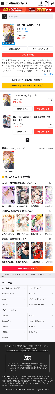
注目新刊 (5, 304)
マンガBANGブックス (8, 274)
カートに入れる (39, 49)
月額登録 (5, 326)
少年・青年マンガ (35, 288)
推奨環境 (5, 337)
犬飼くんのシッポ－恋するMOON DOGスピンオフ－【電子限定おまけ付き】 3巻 (22, 234)
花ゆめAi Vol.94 (35, 234)
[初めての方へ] (40, 3)
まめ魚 (23, 29)
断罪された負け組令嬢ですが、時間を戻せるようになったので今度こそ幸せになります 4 (8, 262)
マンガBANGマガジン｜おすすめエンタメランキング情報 (27, 351)
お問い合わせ (33, 332)
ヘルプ (31, 316)
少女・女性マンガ (8, 294)
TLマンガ (32, 294)
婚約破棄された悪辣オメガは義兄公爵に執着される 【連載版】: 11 (37, 206)
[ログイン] (46, 3)
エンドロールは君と (8, 171)
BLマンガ (5, 299)
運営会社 (8, 346)
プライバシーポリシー (42, 346)
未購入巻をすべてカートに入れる (25, 85)
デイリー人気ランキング (37, 299)
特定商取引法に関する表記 (24, 346)
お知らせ (5, 316)
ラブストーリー (23, 274)
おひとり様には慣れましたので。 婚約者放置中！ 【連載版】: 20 (8, 206)
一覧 (49, 183)
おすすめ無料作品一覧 (36, 304)
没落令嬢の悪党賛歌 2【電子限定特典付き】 (22, 262)
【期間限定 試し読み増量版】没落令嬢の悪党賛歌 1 (37, 262)
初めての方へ (6, 321)
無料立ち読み (14, 49)
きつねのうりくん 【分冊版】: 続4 (22, 206)
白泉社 (25, 32)
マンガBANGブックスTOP (11, 288)
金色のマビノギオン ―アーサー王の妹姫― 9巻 (8, 234)
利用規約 (5, 332)
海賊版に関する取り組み (27, 348)
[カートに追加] (50, 100)
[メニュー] (3, 3)
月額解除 (32, 326)
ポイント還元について (36, 321)
